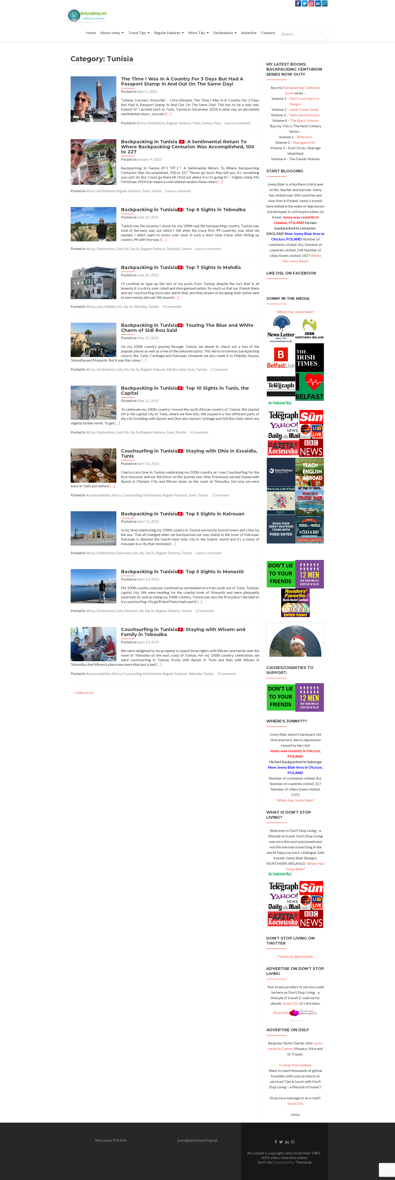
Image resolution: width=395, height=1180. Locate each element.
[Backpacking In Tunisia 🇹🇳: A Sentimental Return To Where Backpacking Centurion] (93, 161)
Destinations (223, 32)
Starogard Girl (304, 142)
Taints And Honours (304, 115)
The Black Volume (304, 120)
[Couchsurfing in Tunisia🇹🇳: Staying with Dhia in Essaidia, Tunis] (93, 465)
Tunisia (206, 123)
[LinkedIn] (318, 3)
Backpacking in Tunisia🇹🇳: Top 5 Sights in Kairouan (182, 514)
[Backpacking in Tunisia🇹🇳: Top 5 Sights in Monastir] (93, 585)
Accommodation (98, 495)
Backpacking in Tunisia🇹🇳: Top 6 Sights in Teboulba (183, 209)
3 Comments (204, 610)
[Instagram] (311, 3)
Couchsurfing (131, 495)
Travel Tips (137, 32)
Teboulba (173, 248)
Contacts (268, 32)
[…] (168, 114)
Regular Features (167, 32)
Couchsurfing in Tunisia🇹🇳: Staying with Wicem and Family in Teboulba (183, 632)
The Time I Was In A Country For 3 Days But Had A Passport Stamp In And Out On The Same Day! (182, 81)
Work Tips (196, 32)
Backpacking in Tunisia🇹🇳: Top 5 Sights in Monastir (182, 571)
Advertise (248, 32)
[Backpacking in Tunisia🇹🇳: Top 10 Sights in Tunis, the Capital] (93, 402)
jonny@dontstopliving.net (197, 1140)
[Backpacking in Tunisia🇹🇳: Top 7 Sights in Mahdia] (93, 281)
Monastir (131, 610)
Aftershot (304, 137)
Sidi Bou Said (176, 369)
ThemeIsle (303, 1162)
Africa (140, 123)
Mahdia (110, 306)
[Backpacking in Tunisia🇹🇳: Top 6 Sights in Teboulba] (93, 223)
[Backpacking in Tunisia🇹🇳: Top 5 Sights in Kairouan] (93, 528)
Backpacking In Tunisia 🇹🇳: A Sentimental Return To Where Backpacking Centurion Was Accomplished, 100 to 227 (187, 146)
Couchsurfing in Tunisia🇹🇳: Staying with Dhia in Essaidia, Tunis (189, 453)
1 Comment (218, 369)
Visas (217, 123)
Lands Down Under (304, 109)
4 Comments (171, 306)
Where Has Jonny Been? (295, 311)
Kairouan (123, 553)
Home (91, 32)
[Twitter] (305, 3)
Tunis (196, 123)
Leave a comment (237, 123)
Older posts (82, 692)
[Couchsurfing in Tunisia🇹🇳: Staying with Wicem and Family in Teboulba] (93, 643)
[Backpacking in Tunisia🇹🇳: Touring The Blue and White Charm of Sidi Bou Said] (93, 339)
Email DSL (291, 1003)
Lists (119, 248)
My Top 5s (131, 248)
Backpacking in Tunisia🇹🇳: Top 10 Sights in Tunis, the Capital (185, 390)
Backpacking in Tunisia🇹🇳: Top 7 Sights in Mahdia (181, 267)
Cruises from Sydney (295, 1065)
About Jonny (110, 32)
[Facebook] (298, 3)
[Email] (324, 3)
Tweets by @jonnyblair (295, 956)
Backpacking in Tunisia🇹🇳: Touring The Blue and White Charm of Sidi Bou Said (187, 327)
